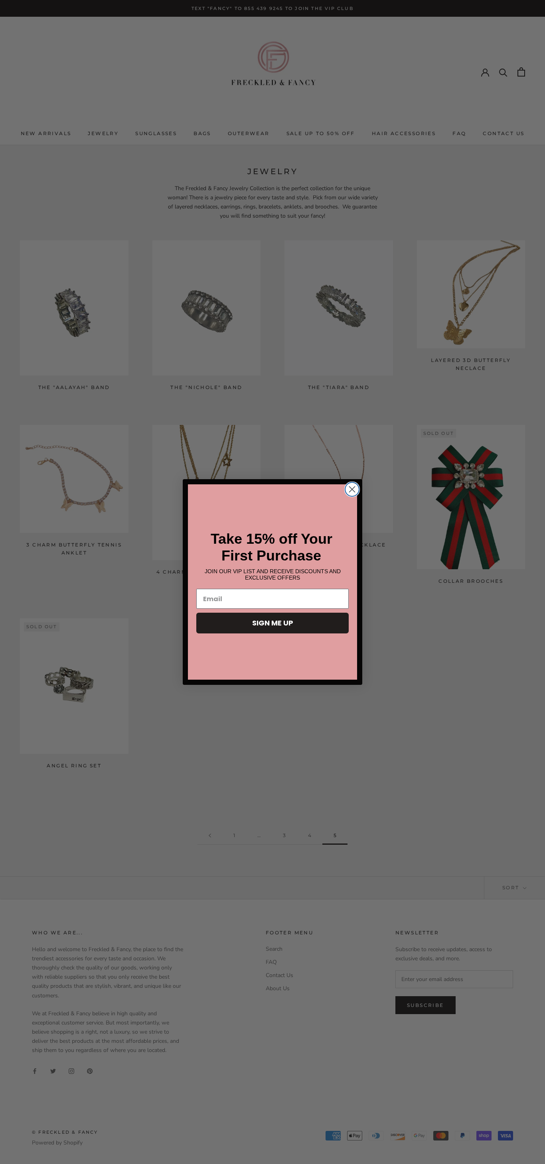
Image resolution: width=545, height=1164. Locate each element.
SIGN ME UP (272, 623)
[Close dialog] (352, 489)
